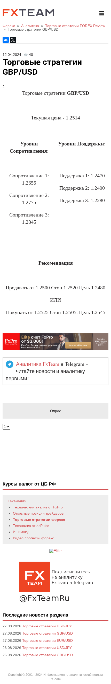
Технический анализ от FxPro (38, 507)
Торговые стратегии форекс (39, 519)
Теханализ (17, 501)
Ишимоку (20, 532)
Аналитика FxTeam (37, 363)
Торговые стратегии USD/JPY (47, 626)
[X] (13, 40)
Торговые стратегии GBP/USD (47, 633)
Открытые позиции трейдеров (38, 513)
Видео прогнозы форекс (33, 538)
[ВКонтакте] (6, 40)
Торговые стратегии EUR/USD (47, 640)
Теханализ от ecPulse (31, 526)
